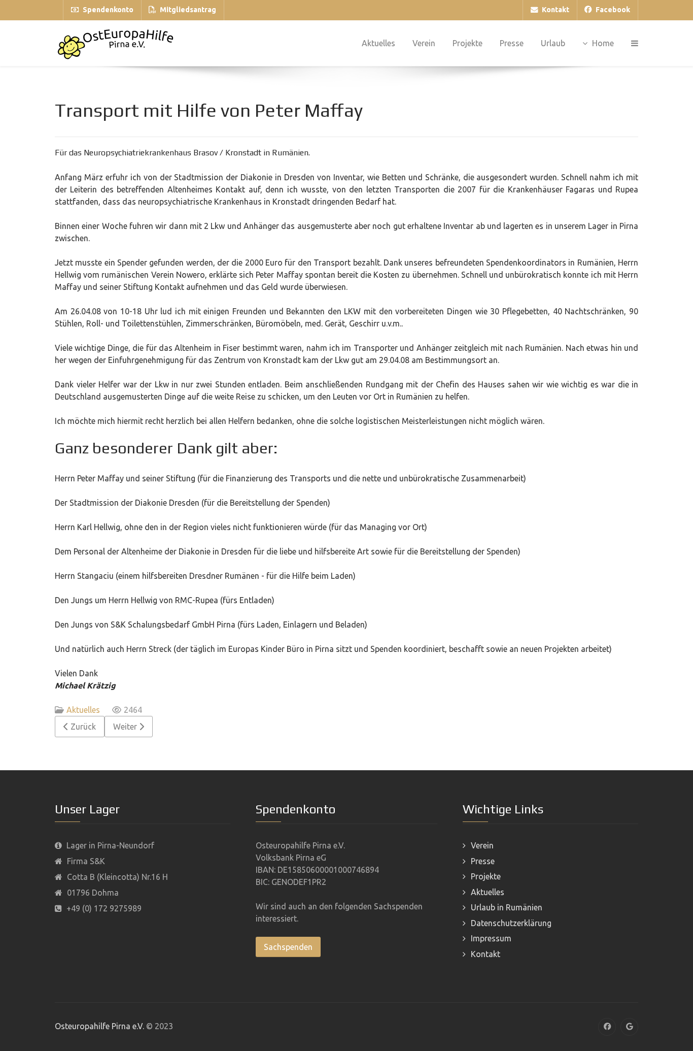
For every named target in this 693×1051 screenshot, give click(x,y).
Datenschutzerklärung (511, 923)
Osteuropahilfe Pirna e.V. (99, 1026)
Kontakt (485, 954)
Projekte (486, 876)
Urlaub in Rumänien (506, 907)
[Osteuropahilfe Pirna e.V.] (116, 43)
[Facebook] (607, 1027)
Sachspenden (288, 946)
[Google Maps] (629, 1027)
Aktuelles (83, 709)
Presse (483, 861)
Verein (482, 845)
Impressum (491, 938)
